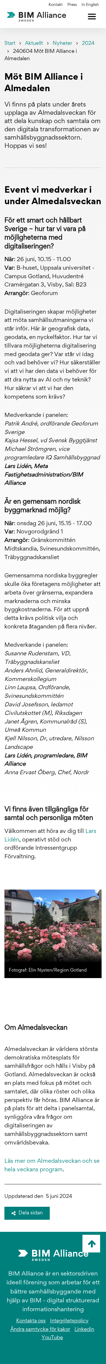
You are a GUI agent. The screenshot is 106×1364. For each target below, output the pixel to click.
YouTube (52, 1338)
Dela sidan (31, 1213)
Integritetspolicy (69, 1321)
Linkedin (84, 1329)
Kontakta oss (31, 1321)
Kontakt (56, 5)
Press (72, 5)
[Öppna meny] (92, 16)
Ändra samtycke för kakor (40, 1329)
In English (90, 5)
